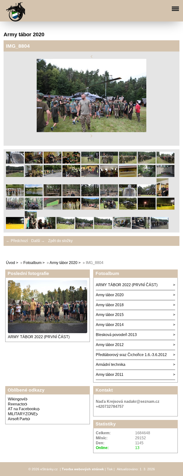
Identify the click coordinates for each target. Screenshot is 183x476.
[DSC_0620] (165, 176)
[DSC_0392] (52, 176)
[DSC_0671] (71, 195)
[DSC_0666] (52, 195)
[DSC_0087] (34, 162)
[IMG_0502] (71, 208)
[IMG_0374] (147, 208)
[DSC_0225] (90, 162)
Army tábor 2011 (109, 375)
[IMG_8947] (147, 195)
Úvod (10, 263)
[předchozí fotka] (91, 56)
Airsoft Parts (18, 419)
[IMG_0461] (15, 228)
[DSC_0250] (128, 162)
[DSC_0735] (141, 228)
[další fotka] (91, 136)
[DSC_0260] (15, 176)
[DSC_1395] (122, 228)
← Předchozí (17, 241)
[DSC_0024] (15, 162)
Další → (38, 241)
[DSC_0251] (147, 162)
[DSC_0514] (128, 176)
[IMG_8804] (84, 228)
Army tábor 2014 (110, 325)
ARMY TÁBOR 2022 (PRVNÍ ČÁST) (39, 337)
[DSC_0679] (109, 195)
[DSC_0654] (15, 195)
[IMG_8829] (103, 228)
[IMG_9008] (162, 195)
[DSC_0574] (147, 176)
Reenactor (16, 404)
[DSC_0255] (165, 162)
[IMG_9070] (15, 208)
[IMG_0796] (90, 208)
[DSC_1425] (109, 208)
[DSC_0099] (71, 162)
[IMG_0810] (31, 228)
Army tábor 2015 (110, 315)
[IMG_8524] (47, 228)
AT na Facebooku (23, 409)
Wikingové (17, 399)
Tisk (110, 469)
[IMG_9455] (34, 208)
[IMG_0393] (165, 208)
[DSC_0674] (90, 195)
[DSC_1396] (52, 208)
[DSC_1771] (128, 208)
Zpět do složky (60, 241)
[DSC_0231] (109, 162)
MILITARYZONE (22, 414)
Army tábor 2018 (110, 305)
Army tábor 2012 (110, 345)
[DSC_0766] (159, 228)
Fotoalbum (32, 263)
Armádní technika (110, 364)
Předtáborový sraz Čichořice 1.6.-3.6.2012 (131, 355)
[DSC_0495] (109, 176)
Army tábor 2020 (63, 263)
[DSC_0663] (34, 195)
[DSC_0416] (71, 176)
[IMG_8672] (65, 228)
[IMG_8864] (128, 195)
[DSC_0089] (52, 162)
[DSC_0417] (90, 176)
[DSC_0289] (34, 176)
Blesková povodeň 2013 (116, 335)
